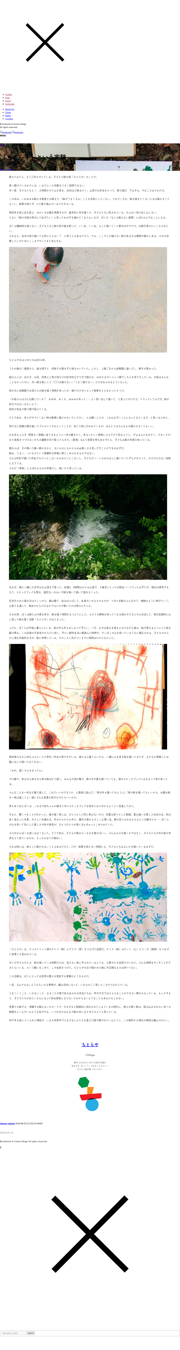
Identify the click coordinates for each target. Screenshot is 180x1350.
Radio (8, 115)
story (2, 145)
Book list (9, 109)
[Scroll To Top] (0, 1147)
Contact (9, 118)
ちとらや (90, 1044)
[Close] (45, 89)
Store (8, 112)
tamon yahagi (6, 169)
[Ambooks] (11, 132)
